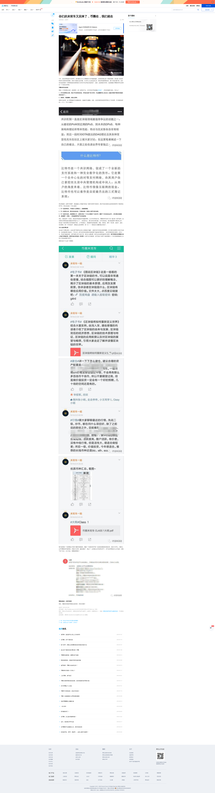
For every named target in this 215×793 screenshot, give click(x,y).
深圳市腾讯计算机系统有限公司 (91, 788)
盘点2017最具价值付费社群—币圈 (70, 650)
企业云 (87, 776)
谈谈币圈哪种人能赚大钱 (67, 701)
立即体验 (117, 28)
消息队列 (100, 772)
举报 (123, 19)
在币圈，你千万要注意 (67, 639)
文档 (187, 5)
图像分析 (124, 776)
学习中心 (51, 761)
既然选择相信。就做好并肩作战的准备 (71, 660)
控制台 (198, 5)
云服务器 (77, 772)
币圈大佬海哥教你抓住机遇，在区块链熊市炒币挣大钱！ (75, 680)
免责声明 (131, 755)
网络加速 (112, 772)
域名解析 (135, 772)
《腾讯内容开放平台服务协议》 (110, 611)
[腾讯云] (5, 5)
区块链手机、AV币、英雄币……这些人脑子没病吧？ (74, 732)
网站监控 (147, 780)
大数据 (123, 780)
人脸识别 (65, 776)
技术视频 (51, 759)
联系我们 (131, 757)
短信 (87, 780)
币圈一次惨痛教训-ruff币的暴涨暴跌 (70, 696)
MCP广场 (38, 10)
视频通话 (112, 776)
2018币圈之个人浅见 (66, 686)
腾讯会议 (77, 776)
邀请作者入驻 (79, 755)
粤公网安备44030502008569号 (124, 788)
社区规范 (131, 752)
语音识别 (159, 776)
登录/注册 (208, 6)
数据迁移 (159, 780)
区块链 (99, 90)
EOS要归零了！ (65, 711)
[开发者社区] (14, 5)
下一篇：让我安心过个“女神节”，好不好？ (68, 622)
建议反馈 (192, 5)
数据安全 (65, 780)
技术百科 (51, 763)
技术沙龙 (51, 757)
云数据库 (124, 772)
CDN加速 (100, 776)
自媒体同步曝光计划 (80, 752)
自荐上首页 (78, 757)
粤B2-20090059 (111, 788)
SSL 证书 (147, 776)
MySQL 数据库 (136, 776)
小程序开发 (135, 780)
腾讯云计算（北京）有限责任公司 (98, 790)
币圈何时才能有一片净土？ (68, 670)
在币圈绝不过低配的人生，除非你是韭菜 (71, 727)
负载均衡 (77, 780)
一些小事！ (64, 706)
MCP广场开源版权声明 (134, 761)
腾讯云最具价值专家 (107, 752)
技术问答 (51, 755)
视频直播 (159, 772)
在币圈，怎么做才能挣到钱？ (68, 716)
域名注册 (65, 772)
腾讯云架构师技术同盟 (107, 755)
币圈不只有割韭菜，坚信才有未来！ (70, 691)
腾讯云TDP (105, 759)
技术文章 (51, 752)
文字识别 (100, 780)
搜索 (198, 9)
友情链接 (131, 759)
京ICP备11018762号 (119, 790)
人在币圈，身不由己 (66, 675)
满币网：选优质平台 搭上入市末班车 (70, 634)
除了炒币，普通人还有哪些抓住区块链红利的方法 (74, 645)
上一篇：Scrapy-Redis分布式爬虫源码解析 (68, 620)
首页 (3, 10)
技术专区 (51, 766)
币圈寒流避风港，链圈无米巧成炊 (70, 655)
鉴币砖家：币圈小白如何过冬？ (69, 665)
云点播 (111, 780)
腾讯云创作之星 (106, 757)
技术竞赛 (78, 759)
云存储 (146, 772)
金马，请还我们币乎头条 (67, 722)
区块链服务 (88, 772)
